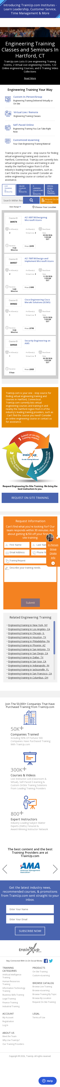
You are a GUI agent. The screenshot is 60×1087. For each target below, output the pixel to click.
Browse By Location (41, 998)
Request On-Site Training (44, 1002)
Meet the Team (9, 1036)
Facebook (45, 960)
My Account (7, 1017)
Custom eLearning (41, 975)
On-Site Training (40, 971)
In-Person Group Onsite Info (53, 554)
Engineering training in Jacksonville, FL (28, 669)
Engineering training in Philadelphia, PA (29, 641)
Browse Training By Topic (44, 994)
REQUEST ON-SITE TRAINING (30, 498)
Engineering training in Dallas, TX (25, 657)
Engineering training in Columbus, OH (28, 677)
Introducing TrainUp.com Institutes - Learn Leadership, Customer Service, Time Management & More (30, 9)
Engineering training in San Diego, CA (28, 653)
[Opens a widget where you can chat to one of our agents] (47, 1081)
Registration (8, 1021)
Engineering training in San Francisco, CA (30, 673)
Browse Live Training (42, 986)
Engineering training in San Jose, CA (27, 661)
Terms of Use (38, 1017)
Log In (5, 1025)
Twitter (51, 960)
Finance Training (10, 1002)
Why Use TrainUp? (11, 1040)
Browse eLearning (41, 990)
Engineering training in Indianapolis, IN (28, 665)
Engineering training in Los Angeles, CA (29, 629)
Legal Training (9, 998)
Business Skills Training (13, 994)
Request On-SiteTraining (52, 200)
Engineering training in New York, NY (28, 625)
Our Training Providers (13, 1044)
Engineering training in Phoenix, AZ (27, 645)
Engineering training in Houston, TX (27, 637)
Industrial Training (11, 1006)
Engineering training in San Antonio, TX (29, 649)
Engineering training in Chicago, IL (26, 633)
